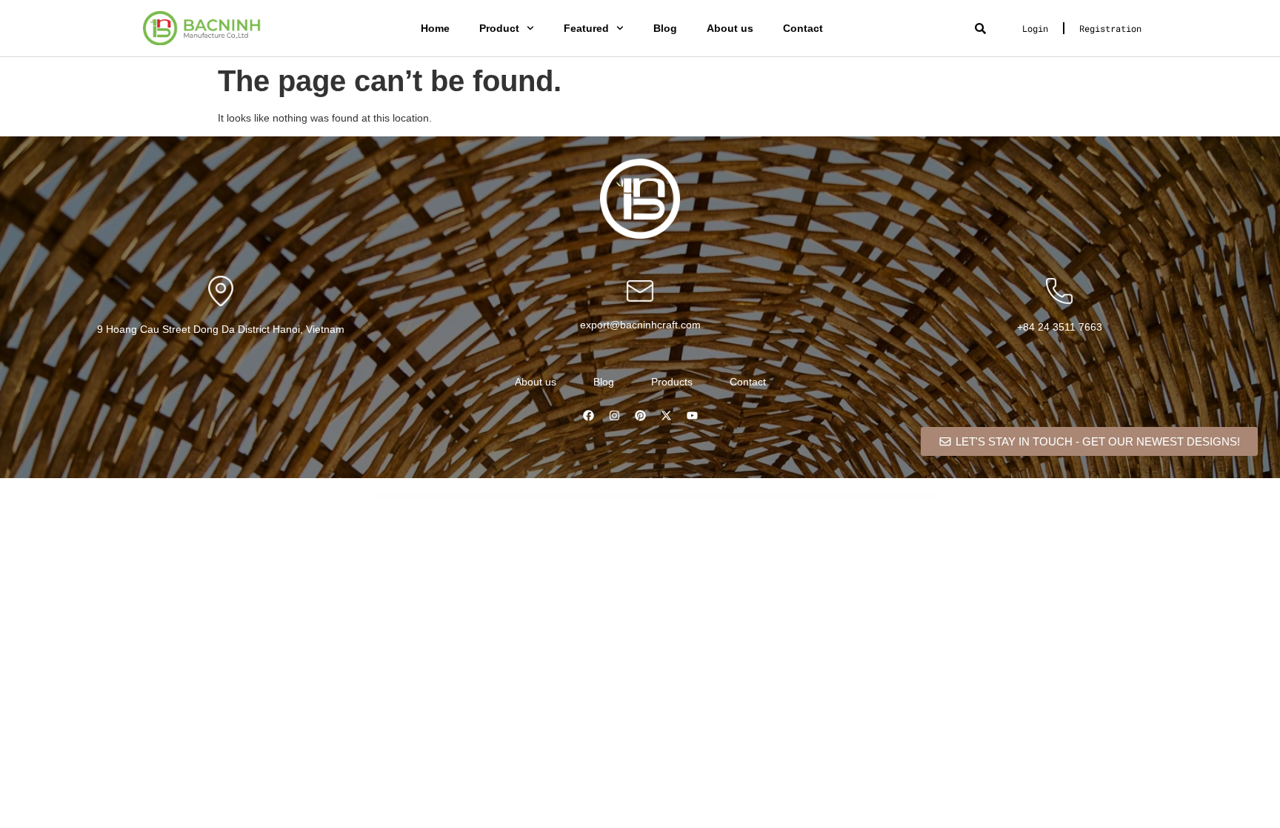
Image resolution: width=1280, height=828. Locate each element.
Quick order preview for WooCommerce (516, 497)
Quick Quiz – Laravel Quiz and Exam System (548, 497)
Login (1035, 28)
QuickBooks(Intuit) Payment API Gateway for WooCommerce (718, 497)
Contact (803, 28)
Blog (665, 28)
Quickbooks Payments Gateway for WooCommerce (675, 497)
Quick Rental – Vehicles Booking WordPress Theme (584, 497)
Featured (586, 28)
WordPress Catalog (462, 497)
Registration (1110, 28)
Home (435, 28)
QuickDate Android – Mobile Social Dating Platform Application (804, 497)
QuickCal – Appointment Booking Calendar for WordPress (762, 497)
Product (499, 28)
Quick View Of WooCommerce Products (640, 497)
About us (730, 28)
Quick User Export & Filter (614, 497)
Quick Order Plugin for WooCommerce (485, 497)
